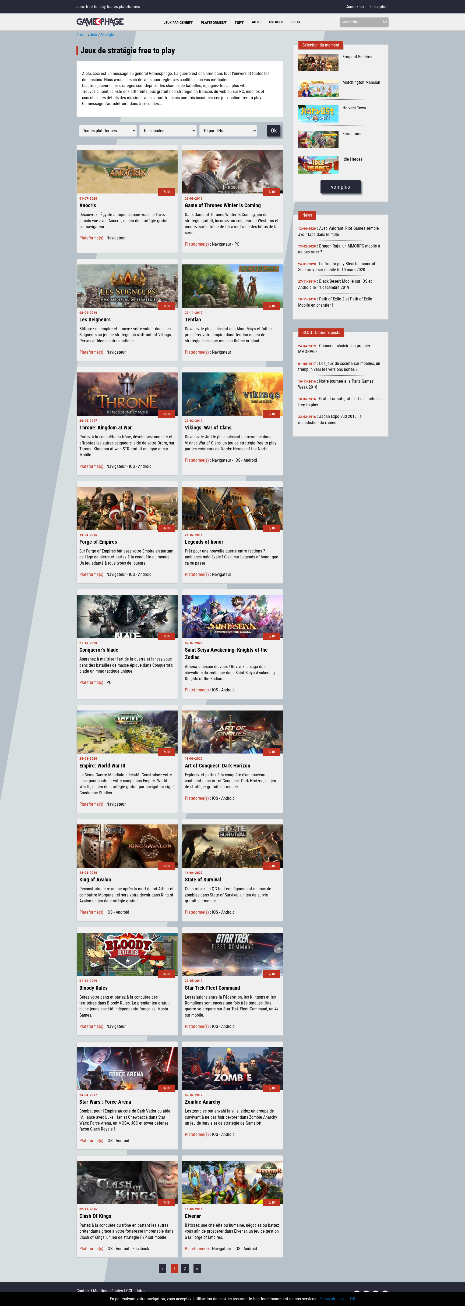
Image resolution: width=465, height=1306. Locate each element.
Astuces (276, 22)
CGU (129, 1290)
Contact (83, 1290)
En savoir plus (331, 1298)
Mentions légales (108, 1290)
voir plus (340, 187)
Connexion (355, 6)
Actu (256, 22)
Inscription (379, 6)
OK (352, 1298)
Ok (274, 130)
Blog (295, 22)
